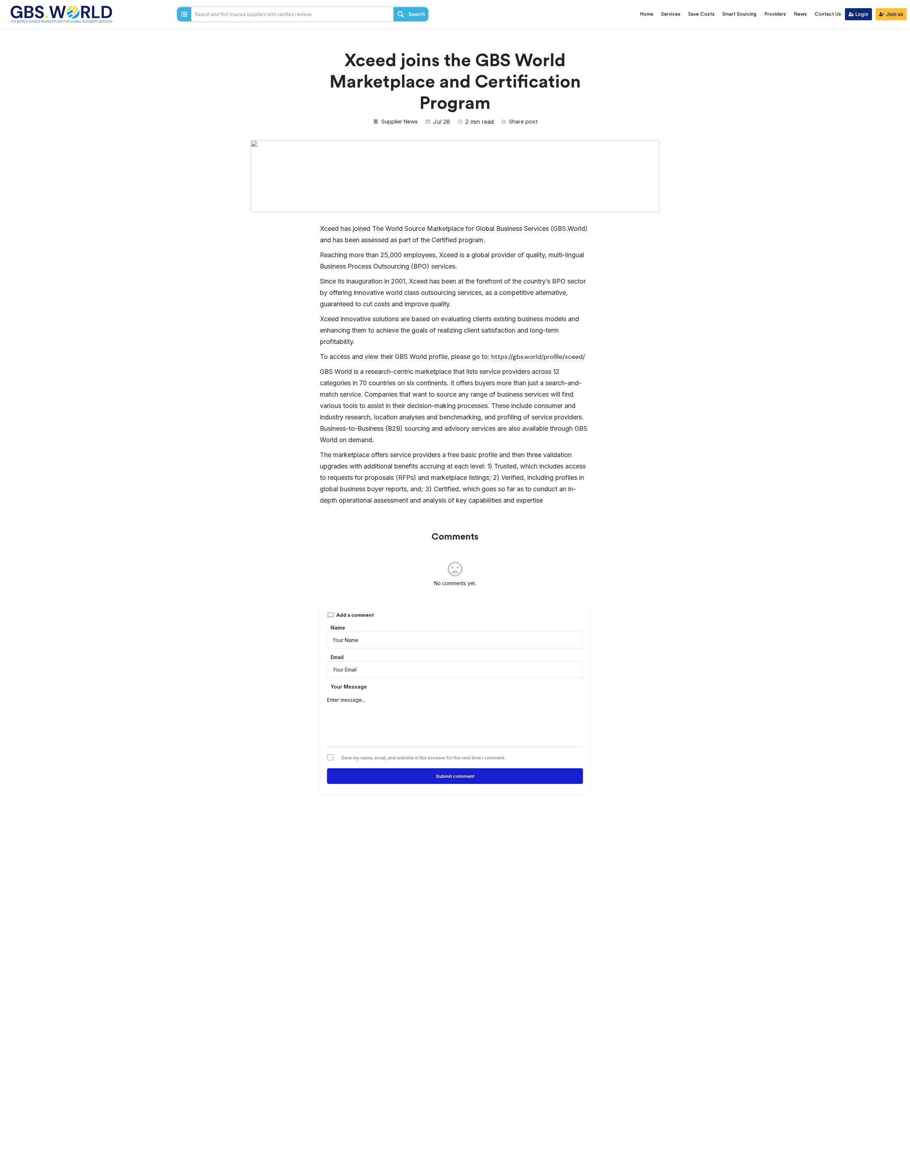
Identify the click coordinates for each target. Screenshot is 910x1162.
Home (646, 14)
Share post (523, 121)
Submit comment (455, 776)
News (800, 14)
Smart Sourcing (739, 14)
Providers (775, 14)
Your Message (349, 687)
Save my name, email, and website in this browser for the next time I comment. (423, 758)
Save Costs (701, 14)
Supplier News (399, 121)
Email (337, 657)
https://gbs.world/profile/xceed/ (538, 356)
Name (338, 628)
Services (670, 14)
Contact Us (828, 14)
